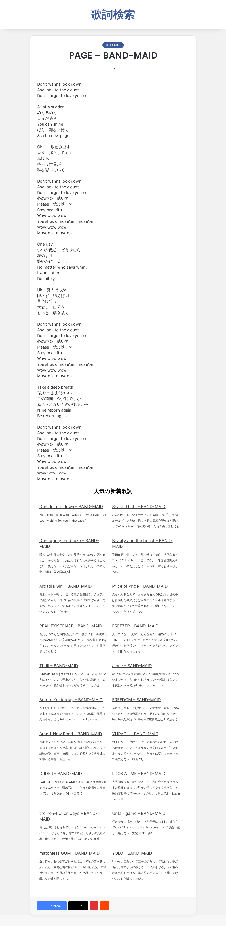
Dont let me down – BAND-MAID (71, 506)
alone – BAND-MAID (132, 665)
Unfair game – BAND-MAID (139, 813)
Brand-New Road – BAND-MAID (70, 733)
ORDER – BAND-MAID (60, 773)
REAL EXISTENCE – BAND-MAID (70, 626)
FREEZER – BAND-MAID (135, 626)
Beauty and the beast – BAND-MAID (142, 543)
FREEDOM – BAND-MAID (136, 699)
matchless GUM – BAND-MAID (69, 853)
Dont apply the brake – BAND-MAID (69, 543)
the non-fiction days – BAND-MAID (68, 816)
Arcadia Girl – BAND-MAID (65, 586)
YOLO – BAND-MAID (132, 853)
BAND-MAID (113, 45)
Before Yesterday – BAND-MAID (71, 699)
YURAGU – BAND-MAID (135, 733)
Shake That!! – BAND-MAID (139, 506)
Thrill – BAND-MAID (58, 665)
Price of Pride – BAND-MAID (140, 586)
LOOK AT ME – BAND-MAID (139, 773)
